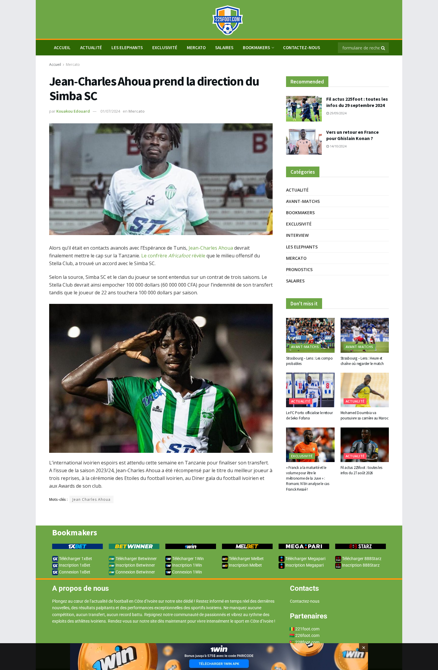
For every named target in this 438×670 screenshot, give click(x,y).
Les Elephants (127, 47)
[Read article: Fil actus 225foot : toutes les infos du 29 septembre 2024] (304, 109)
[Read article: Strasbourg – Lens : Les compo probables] (310, 335)
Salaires (224, 47)
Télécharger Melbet (246, 558)
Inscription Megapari (304, 565)
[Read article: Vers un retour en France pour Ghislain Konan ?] (304, 142)
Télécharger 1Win (187, 558)
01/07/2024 (110, 111)
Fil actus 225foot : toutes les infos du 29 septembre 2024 (357, 102)
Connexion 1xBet (74, 572)
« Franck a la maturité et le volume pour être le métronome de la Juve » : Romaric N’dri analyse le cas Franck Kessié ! (307, 478)
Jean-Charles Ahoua (211, 248)
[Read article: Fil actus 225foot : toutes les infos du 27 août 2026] (365, 445)
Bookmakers (256, 47)
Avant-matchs (303, 201)
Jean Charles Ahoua (91, 499)
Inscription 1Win (186, 565)
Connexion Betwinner (135, 572)
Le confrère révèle (173, 255)
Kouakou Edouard (73, 111)
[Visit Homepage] (219, 19)
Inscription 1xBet (74, 565)
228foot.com (307, 642)
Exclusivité (164, 47)
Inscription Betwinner (135, 565)
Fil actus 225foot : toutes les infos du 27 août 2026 (361, 470)
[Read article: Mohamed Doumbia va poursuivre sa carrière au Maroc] (365, 390)
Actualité (91, 47)
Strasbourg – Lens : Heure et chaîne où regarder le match (362, 361)
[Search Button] (383, 47)
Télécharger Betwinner (136, 558)
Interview (297, 235)
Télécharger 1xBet (75, 558)
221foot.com (307, 629)
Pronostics (299, 269)
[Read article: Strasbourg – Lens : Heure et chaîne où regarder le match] (365, 335)
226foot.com (307, 635)
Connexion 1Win (186, 572)
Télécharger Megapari (305, 558)
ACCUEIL (62, 47)
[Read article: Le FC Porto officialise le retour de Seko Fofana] (310, 390)
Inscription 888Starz (360, 565)
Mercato (196, 47)
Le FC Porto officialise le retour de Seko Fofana (309, 415)
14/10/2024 (338, 146)
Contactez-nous (301, 47)
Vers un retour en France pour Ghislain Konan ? (352, 135)
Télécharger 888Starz (361, 558)
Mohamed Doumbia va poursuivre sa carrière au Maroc (365, 415)
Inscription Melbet (245, 565)
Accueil (55, 64)
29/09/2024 (338, 113)
